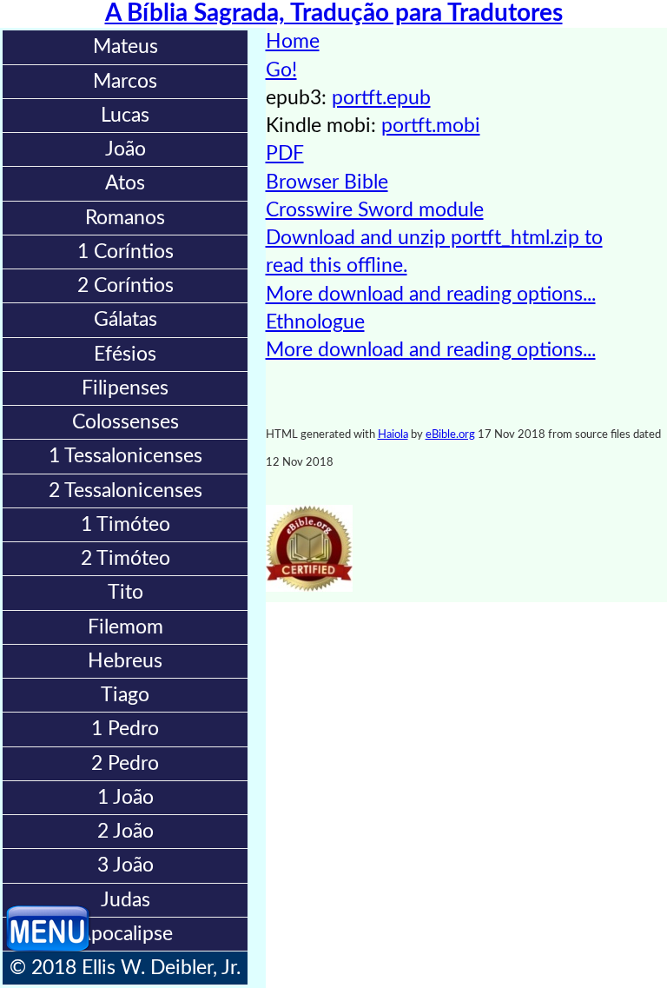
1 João (125, 797)
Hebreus (125, 661)
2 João (125, 831)
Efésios (125, 354)
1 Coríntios (125, 252)
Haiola (393, 434)
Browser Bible (327, 182)
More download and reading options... (431, 294)
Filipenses (125, 388)
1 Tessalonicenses (125, 456)
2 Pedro (125, 763)
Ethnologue (315, 322)
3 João (125, 865)
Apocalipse (125, 934)
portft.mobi (430, 126)
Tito (125, 592)
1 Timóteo (125, 524)
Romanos (125, 218)
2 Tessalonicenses (125, 491)
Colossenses (125, 422)
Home (293, 41)
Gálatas (125, 319)
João (125, 149)
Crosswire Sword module (375, 210)
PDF (285, 153)
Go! (281, 70)
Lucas (125, 115)
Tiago (125, 695)
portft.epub (381, 98)
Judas (125, 900)
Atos (125, 183)
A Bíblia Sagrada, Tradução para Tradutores (334, 13)
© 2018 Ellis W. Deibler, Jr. (125, 968)
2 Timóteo (125, 558)
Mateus (125, 46)
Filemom (125, 627)
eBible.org (450, 434)
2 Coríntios (125, 285)
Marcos (125, 81)
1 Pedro (125, 729)
